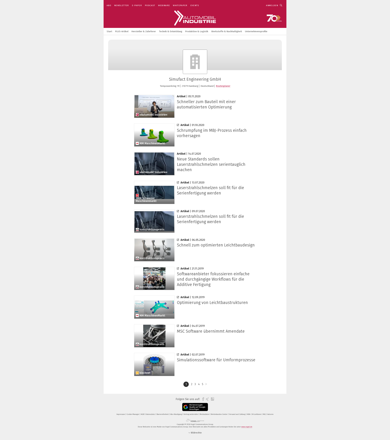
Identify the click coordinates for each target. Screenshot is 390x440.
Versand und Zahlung (237, 414)
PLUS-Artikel (121, 31)
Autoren (270, 414)
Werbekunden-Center (219, 414)
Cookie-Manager (133, 414)
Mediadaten (205, 414)
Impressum (121, 414)
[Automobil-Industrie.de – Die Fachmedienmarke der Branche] (109, 31)
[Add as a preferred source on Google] (195, 407)
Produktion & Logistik (196, 31)
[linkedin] (211, 399)
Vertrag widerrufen (191, 414)
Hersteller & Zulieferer (143, 31)
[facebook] (202, 399)
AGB (142, 414)
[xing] (206, 399)
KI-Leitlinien (257, 414)
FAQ (264, 414)
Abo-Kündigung (176, 414)
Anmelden (272, 5)
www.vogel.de (246, 427)
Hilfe (249, 414)
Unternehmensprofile (256, 31)
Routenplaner (223, 86)
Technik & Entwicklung (170, 31)
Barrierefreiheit (163, 414)
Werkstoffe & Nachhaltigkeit (226, 31)
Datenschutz (151, 414)
